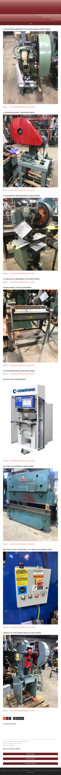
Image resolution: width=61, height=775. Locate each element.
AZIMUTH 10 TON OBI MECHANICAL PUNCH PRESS (22, 633)
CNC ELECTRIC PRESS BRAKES (14, 379)
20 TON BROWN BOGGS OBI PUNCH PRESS (19, 371)
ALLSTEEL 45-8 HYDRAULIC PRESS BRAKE (18, 466)
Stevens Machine (30, 7)
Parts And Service (30, 763)
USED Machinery (30, 759)
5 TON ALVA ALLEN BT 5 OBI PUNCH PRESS (18, 112)
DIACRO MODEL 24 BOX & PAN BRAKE (17, 287)
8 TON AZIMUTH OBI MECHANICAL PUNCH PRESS (21, 196)
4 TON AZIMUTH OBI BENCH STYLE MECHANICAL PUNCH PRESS (26, 29)
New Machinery (30, 754)
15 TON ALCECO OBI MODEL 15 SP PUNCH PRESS (21, 279)
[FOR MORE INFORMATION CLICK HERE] (22, 107)
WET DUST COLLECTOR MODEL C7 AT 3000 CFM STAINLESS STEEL (27, 549)
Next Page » (20, 718)
